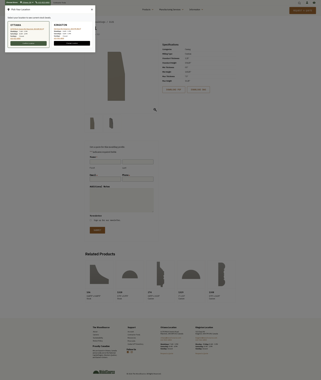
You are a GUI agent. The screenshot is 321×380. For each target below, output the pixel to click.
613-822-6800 (15, 38)
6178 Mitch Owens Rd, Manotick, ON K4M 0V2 (26, 29)
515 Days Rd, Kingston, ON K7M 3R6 (67, 29)
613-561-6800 (59, 38)
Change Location (72, 43)
